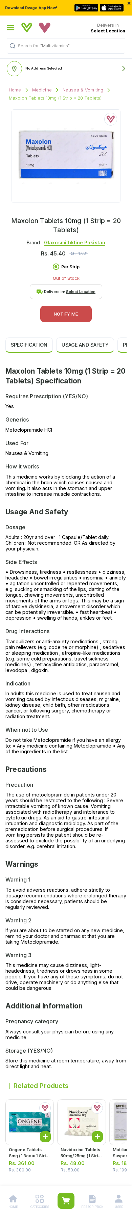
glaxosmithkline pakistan (74, 242)
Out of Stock (66, 278)
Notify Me (66, 314)
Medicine (42, 89)
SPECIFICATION (29, 345)
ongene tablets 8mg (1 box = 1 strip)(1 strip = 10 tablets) (29, 1155)
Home (15, 89)
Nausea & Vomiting (83, 89)
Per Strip (70, 266)
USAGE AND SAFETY (85, 345)
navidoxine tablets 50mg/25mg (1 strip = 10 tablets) (81, 1155)
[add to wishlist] (110, 119)
